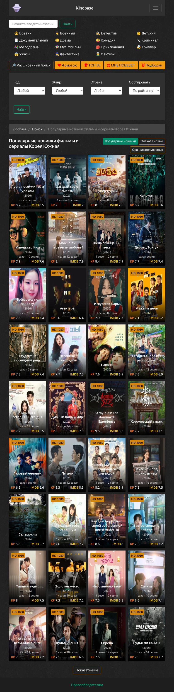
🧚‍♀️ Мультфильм (68, 47)
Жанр (56, 82)
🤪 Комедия (105, 40)
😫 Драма (63, 40)
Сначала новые (152, 141)
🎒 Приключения (110, 47)
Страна (96, 82)
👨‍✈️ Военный (65, 33)
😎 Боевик (22, 33)
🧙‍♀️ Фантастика (67, 54)
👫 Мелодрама (26, 47)
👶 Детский (146, 33)
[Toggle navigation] (155, 8)
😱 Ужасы (22, 54)
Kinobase (84, 7)
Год (16, 82)
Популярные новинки (120, 141)
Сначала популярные (147, 149)
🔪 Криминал (147, 40)
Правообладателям (87, 685)
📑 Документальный (28, 40)
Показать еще (87, 670)
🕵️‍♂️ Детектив (106, 33)
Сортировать (139, 82)
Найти (67, 24)
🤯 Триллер (146, 47)
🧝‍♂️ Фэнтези (105, 54)
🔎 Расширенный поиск (31, 65)
